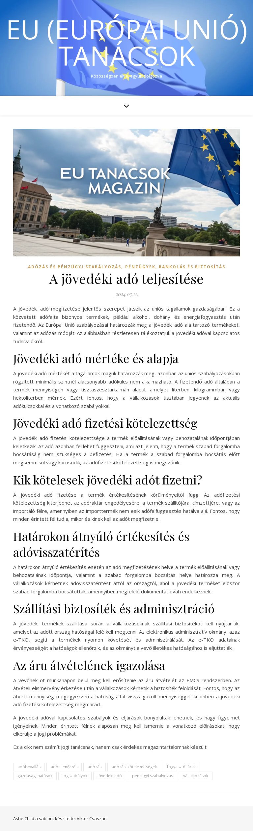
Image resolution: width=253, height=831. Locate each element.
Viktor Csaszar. (92, 818)
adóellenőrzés (64, 767)
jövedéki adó (110, 776)
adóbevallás (29, 767)
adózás (94, 767)
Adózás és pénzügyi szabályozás (74, 267)
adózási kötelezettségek (134, 767)
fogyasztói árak (181, 767)
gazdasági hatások (34, 776)
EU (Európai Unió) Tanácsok (126, 42)
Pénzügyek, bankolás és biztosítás (175, 267)
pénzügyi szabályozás (152, 776)
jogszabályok (75, 776)
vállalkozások (195, 776)
